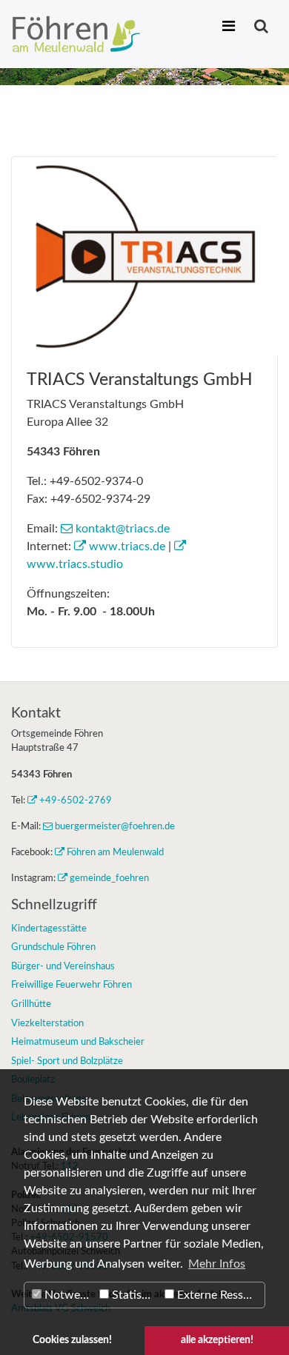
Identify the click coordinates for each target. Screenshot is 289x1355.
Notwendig (68, 1295)
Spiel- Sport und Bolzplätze (67, 1061)
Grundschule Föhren (53, 947)
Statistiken (135, 1295)
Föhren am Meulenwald (115, 852)
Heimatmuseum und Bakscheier (77, 1041)
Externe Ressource (219, 1295)
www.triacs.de (127, 546)
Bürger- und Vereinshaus (63, 966)
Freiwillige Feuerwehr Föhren (71, 984)
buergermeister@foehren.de (115, 826)
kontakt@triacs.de (123, 529)
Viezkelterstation (47, 1023)
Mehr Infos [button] (216, 1264)
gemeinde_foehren (109, 878)
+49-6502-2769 (75, 800)
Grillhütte (31, 1004)
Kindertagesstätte (49, 928)
